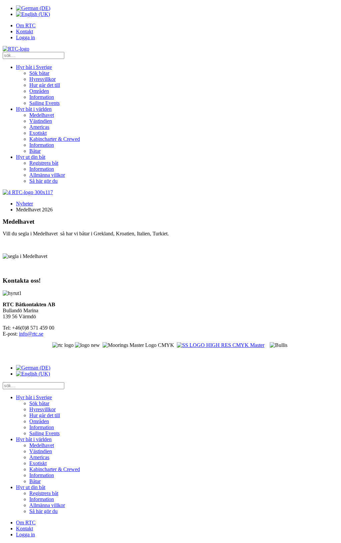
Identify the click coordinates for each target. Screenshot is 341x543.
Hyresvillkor (42, 79)
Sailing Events (44, 103)
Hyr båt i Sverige (34, 67)
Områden (39, 91)
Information (41, 97)
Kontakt (24, 31)
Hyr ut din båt (30, 157)
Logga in (25, 37)
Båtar (35, 151)
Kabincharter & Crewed (54, 139)
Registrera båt (43, 163)
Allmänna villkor (47, 175)
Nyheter (24, 203)
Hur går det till (44, 85)
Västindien (40, 121)
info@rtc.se (31, 334)
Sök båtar (39, 73)
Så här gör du (43, 181)
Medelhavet (41, 115)
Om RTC (26, 25)
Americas (39, 127)
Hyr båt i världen (34, 109)
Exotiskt (38, 133)
